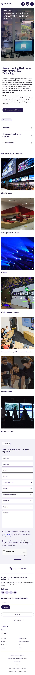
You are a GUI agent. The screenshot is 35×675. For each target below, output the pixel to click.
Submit (6, 607)
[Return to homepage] (6, 4)
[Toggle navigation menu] (32, 4)
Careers (21, 644)
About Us (3, 638)
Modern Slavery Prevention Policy (17, 668)
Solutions (4, 626)
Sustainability (17, 661)
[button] (17, 620)
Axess (20, 648)
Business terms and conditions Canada (17, 658)
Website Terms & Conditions (17, 655)
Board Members (23, 638)
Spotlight (4, 633)
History (3, 641)
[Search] (23, 4)
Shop (3, 630)
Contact (3, 648)
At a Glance (4, 644)
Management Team (24, 641)
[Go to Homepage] (17, 568)
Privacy (17, 665)
